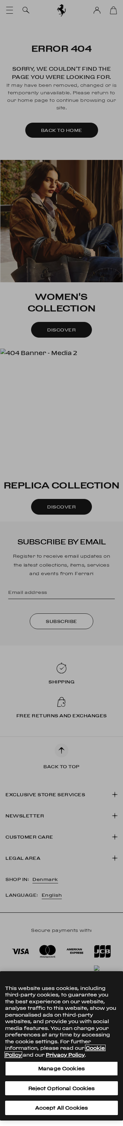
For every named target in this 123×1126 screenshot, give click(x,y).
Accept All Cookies (61, 1107)
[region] (61, 1046)
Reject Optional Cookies (61, 1088)
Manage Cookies (61, 1068)
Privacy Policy (65, 1054)
